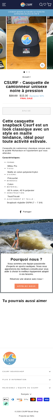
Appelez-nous (26, 286)
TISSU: (10, 168)
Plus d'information (14, 379)
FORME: (11, 162)
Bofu (32, 416)
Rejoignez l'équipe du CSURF (21, 388)
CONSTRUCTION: (16, 193)
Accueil (25, 77)
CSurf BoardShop (13, 371)
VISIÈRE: (12, 174)
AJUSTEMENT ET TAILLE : (21, 199)
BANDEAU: (12, 181)
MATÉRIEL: (13, 187)
